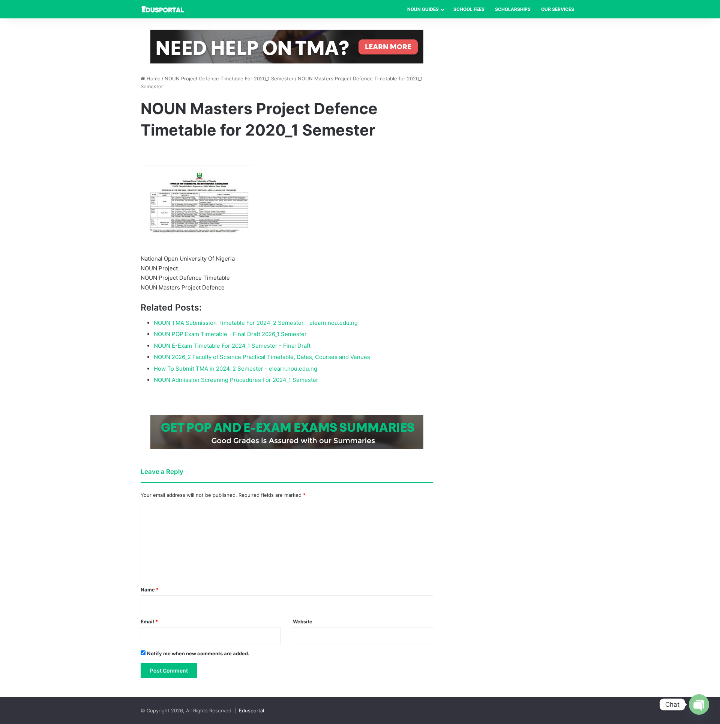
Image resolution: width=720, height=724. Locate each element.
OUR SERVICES (557, 9)
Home (152, 78)
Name (150, 590)
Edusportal (251, 710)
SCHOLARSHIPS (513, 9)
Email (149, 621)
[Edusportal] (162, 9)
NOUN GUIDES (423, 9)
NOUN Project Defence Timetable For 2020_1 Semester (229, 78)
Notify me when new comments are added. (198, 653)
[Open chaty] (699, 704)
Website (302, 621)
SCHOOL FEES (468, 9)
